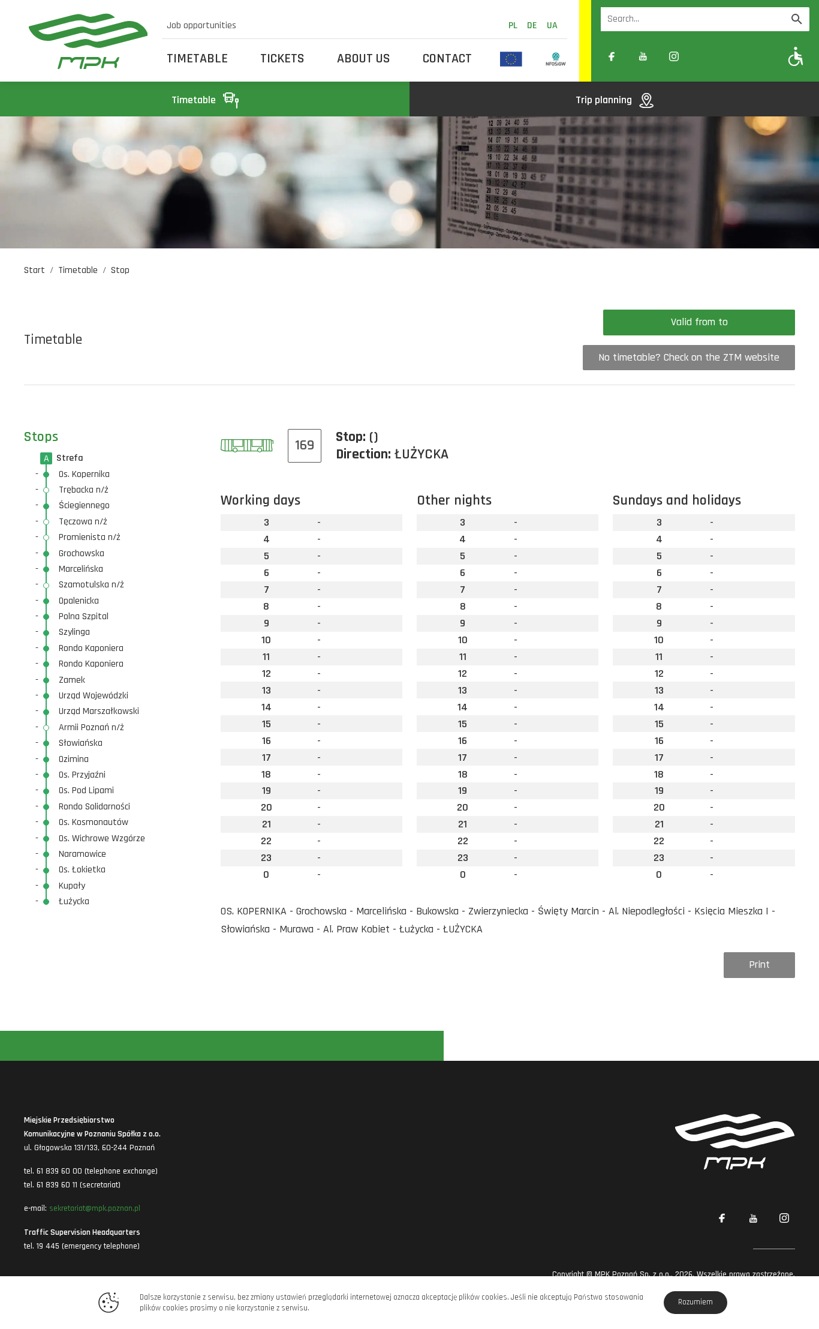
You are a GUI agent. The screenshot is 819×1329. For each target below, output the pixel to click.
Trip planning (605, 100)
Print (759, 964)
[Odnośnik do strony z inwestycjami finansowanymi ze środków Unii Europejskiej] (511, 58)
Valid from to (699, 322)
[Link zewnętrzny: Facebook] (611, 56)
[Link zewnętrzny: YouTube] (643, 56)
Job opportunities (201, 25)
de (532, 25)
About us (363, 58)
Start (34, 270)
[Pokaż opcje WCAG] (795, 56)
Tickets (282, 58)
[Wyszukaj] (796, 19)
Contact (447, 58)
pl (512, 25)
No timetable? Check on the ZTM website (688, 357)
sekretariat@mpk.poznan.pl (94, 1208)
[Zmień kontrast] (705, 56)
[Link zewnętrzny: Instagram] (674, 56)
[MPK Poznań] (88, 41)
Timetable (197, 58)
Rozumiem (695, 1302)
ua (552, 25)
